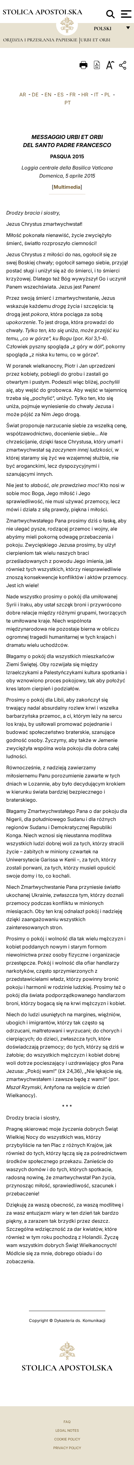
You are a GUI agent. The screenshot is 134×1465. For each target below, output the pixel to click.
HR (84, 94)
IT (96, 94)
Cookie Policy (67, 1439)
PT (68, 103)
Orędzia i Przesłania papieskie (41, 40)
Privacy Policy (67, 1448)
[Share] (123, 66)
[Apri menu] (125, 14)
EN (48, 94)
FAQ (67, 1422)
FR (72, 94)
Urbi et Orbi (95, 40)
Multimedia (67, 187)
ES (60, 94)
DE (35, 94)
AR (22, 94)
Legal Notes (67, 1430)
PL (107, 94)
